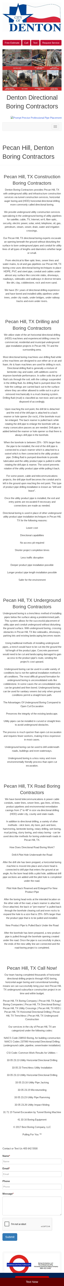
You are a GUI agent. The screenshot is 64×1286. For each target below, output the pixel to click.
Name (6, 1155)
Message (8, 1193)
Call (26, 42)
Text (35, 42)
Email (6, 1168)
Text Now (32, 1282)
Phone (6, 1181)
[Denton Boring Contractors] (32, 1264)
